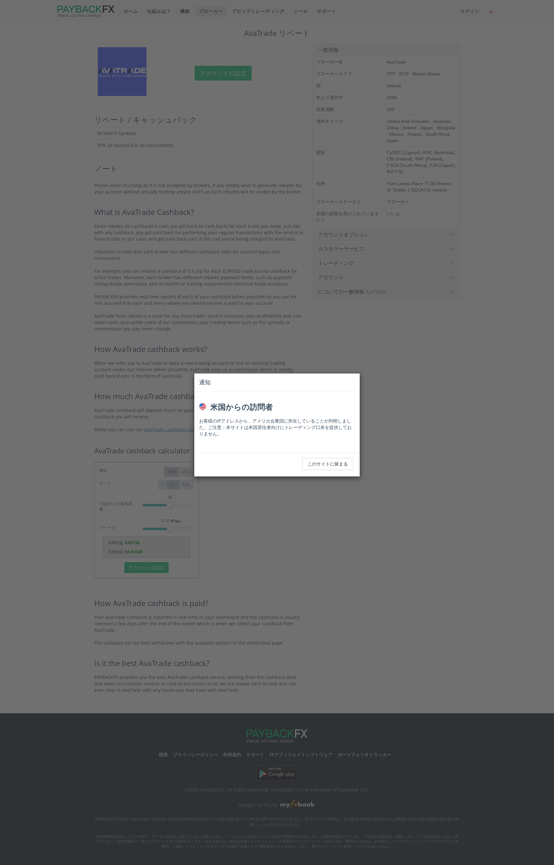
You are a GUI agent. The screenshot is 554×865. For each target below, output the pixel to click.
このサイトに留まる (327, 464)
